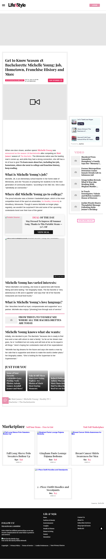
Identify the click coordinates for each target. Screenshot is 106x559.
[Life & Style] (17, 5)
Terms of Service (27, 545)
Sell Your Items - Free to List (39, 427)
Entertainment (14, 80)
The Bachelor (11, 402)
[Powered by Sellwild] (101, 503)
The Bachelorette (27, 402)
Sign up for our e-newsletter (11, 526)
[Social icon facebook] (17, 523)
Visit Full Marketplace (93, 427)
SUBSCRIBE (86, 220)
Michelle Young (31, 399)
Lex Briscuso (31, 81)
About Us (81, 520)
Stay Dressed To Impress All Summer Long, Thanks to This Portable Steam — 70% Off (43, 224)
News (45, 517)
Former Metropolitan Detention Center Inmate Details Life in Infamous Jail (91, 172)
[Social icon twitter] (21, 523)
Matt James (16, 399)
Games (45, 534)
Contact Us (81, 517)
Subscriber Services (84, 523)
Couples (46, 526)
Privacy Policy (15, 545)
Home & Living (48, 531)
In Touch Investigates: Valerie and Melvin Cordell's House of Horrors (90, 194)
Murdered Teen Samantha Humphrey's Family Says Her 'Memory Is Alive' (90, 160)
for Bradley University (50, 201)
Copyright (5, 545)
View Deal (43, 232)
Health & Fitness (48, 529)
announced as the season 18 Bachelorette (22, 153)
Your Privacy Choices (58, 545)
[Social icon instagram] (24, 523)
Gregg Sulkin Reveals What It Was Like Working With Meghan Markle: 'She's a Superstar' (91, 183)
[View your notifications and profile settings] (101, 529)
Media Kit (81, 528)
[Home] (18, 515)
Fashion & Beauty (49, 520)
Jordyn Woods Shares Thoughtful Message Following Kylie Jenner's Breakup (91, 206)
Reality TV (44, 399)
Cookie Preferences (41, 545)
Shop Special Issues (84, 526)
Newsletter (46, 537)
